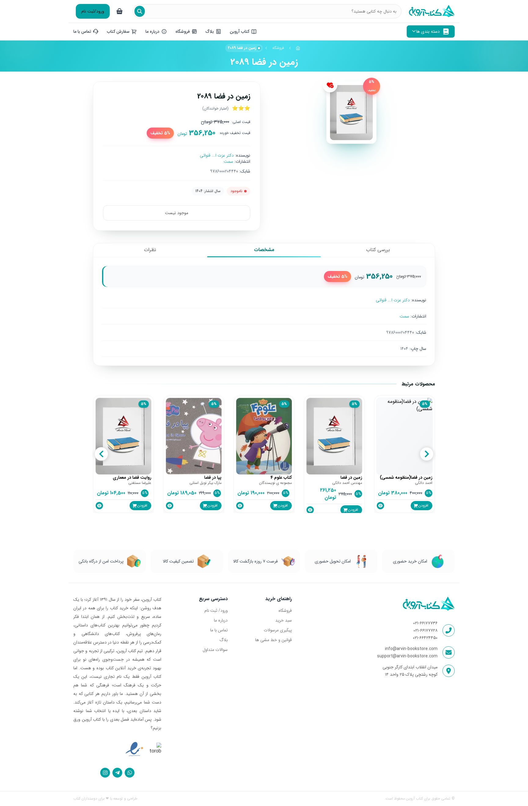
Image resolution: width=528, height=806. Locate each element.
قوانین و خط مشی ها (273, 640)
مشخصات (264, 250)
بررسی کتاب (378, 250)
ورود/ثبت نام (92, 11)
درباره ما (221, 620)
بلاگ (223, 640)
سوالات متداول (215, 650)
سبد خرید (283, 620)
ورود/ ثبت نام (216, 610)
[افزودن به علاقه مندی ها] (330, 85)
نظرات (150, 250)
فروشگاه (278, 48)
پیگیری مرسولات (278, 630)
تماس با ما (219, 630)
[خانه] (298, 48)
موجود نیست (176, 213)
